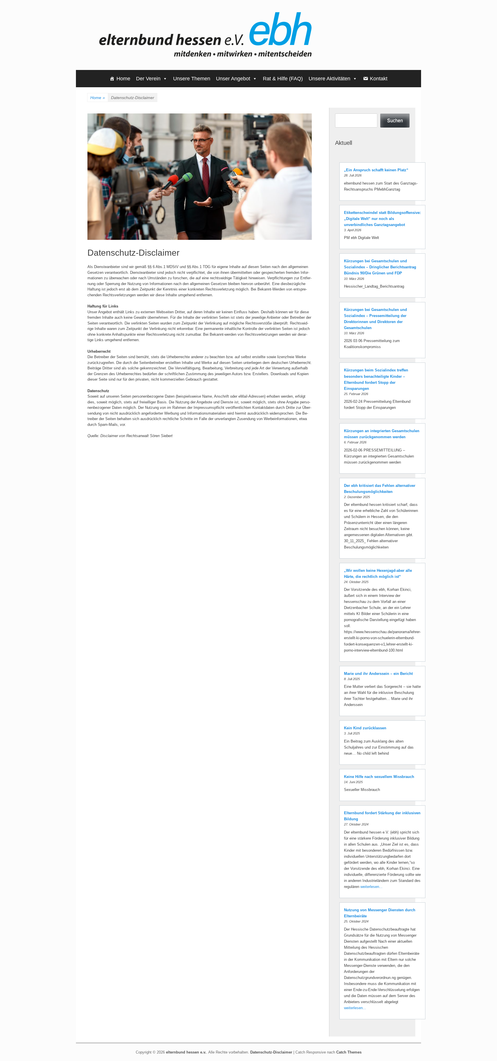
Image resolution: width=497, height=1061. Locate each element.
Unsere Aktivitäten (329, 78)
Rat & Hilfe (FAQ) (283, 78)
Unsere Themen (191, 78)
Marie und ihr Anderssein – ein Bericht (378, 673)
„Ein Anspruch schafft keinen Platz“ (376, 170)
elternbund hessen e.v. (186, 1052)
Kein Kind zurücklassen (365, 728)
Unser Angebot (233, 78)
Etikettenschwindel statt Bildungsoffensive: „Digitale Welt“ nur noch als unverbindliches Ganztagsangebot (382, 218)
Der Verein (148, 78)
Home (123, 78)
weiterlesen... (371, 887)
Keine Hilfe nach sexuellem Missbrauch (379, 777)
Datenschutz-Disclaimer (271, 1052)
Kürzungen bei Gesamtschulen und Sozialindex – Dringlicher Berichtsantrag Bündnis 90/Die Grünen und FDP (380, 267)
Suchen (395, 120)
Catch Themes (349, 1052)
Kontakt (378, 78)
